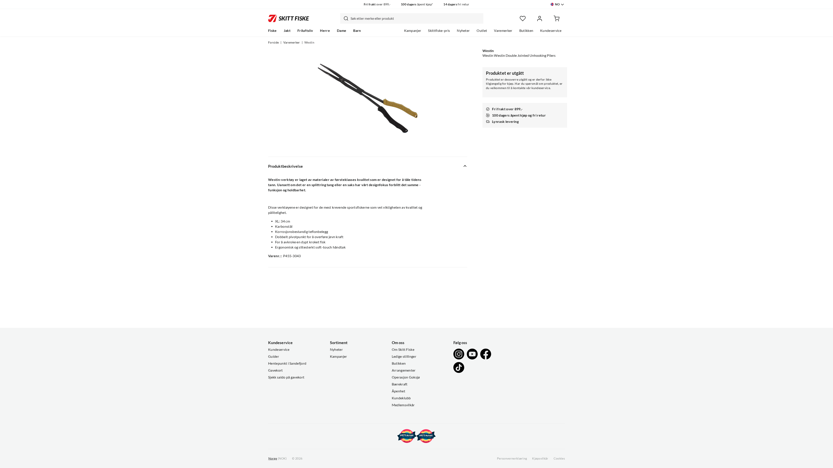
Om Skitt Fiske (403, 349)
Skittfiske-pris (439, 30)
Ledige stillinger (404, 356)
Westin (309, 42)
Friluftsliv (305, 30)
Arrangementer (404, 370)
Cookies (559, 458)
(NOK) (277, 458)
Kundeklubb (401, 398)
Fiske (272, 30)
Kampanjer (412, 30)
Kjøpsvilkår (540, 458)
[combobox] (411, 18)
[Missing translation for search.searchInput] (344, 18)
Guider (273, 356)
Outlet (482, 30)
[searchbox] (415, 18)
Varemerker (503, 30)
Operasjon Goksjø (406, 377)
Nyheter (463, 30)
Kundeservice (550, 30)
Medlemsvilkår (403, 405)
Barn (357, 30)
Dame (341, 30)
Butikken (526, 30)
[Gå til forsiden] (288, 18)
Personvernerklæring (512, 458)
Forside (273, 42)
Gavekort (275, 370)
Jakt (287, 30)
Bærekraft (400, 384)
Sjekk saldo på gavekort (286, 377)
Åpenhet (398, 391)
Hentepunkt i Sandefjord (287, 363)
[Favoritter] (522, 18)
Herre (325, 30)
